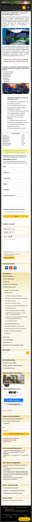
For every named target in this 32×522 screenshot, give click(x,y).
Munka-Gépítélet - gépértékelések (12, 365)
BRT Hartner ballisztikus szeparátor (13, 296)
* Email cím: (6, 172)
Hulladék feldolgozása (9, 287)
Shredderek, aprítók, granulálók (11, 290)
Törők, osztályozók (8, 279)
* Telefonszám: (7, 178)
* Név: (4, 166)
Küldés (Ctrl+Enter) (9, 257)
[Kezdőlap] (16, 3)
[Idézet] (11, 236)
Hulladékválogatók (8, 292)
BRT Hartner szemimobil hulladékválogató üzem (16, 305)
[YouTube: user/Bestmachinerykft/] (11, 268)
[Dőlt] (7, 236)
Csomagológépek (8, 340)
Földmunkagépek (8, 276)
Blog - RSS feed (8, 410)
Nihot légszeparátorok (10, 308)
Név (7, 229)
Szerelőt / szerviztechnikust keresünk (13, 490)
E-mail (9, 232)
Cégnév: (5, 184)
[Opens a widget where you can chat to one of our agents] (24, 519)
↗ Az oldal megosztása (13, 404)
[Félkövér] (5, 236)
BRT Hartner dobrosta (10, 300)
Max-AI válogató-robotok (11, 321)
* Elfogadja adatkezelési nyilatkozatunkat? (14, 209)
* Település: (6, 189)
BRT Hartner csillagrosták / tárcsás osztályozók (16, 298)
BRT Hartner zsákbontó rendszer (13, 303)
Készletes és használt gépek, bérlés (13, 345)
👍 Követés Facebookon (13, 400)
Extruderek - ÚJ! (7, 342)
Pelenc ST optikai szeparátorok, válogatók (15, 310)
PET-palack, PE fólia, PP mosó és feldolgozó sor (15, 328)
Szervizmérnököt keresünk (10, 488)
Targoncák (6, 281)
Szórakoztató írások (9, 368)
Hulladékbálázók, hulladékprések (12, 323)
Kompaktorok (7, 333)
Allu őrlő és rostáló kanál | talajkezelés (13, 331)
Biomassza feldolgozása (10, 284)
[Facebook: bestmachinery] (6, 268)
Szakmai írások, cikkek (9, 363)
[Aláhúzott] (9, 236)
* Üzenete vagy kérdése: (9, 195)
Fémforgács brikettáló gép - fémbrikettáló (14, 326)
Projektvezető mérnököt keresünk (12, 493)
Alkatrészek (6, 337)
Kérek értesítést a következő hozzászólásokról (12, 254)
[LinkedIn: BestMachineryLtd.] (15, 268)
